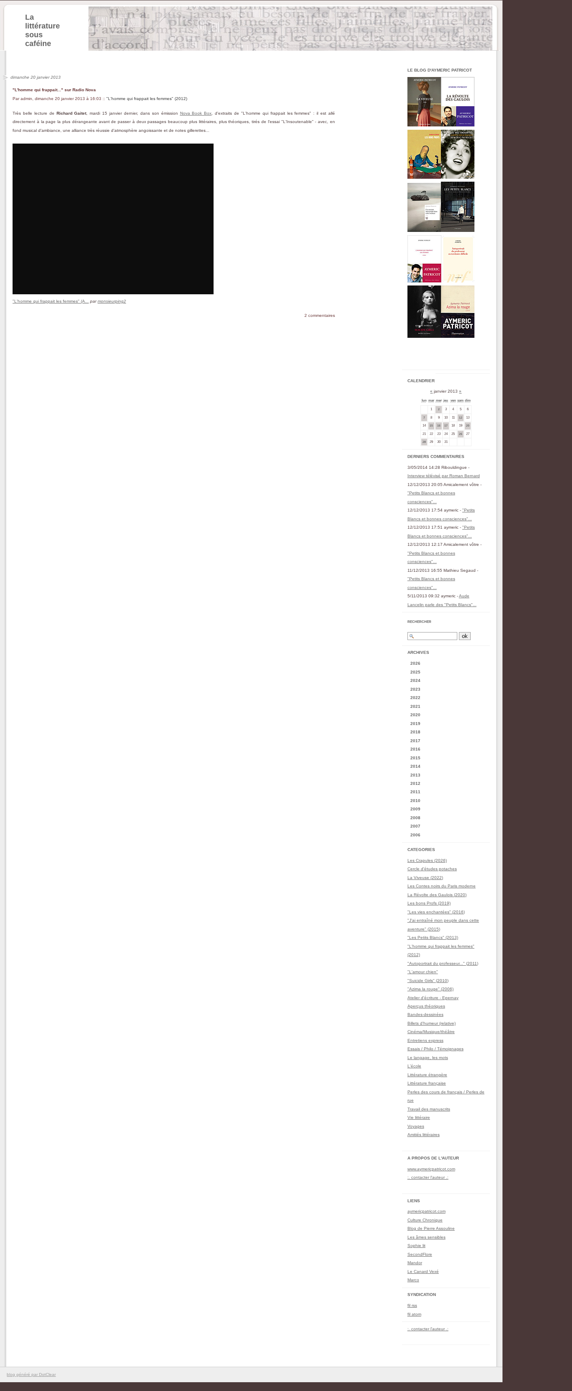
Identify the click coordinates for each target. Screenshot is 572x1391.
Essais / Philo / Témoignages (435, 1048)
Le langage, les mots (427, 1057)
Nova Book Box (196, 113)
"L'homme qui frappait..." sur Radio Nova (54, 89)
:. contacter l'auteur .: (427, 1177)
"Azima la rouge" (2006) (430, 989)
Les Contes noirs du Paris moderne (441, 886)
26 (460, 433)
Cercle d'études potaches (432, 868)
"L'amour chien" (422, 971)
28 (424, 441)
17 (446, 425)
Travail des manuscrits (428, 1109)
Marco (413, 1280)
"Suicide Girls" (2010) (427, 980)
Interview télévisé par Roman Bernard (443, 475)
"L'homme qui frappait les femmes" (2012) (146, 98)
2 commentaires (319, 315)
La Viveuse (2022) (425, 877)
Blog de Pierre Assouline (431, 1228)
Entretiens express (425, 1040)
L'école (414, 1066)
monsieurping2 (112, 301)
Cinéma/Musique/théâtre (431, 1031)
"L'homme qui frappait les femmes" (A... (51, 301)
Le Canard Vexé (423, 1271)
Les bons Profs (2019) (429, 903)
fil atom (414, 1314)
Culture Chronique (425, 1220)
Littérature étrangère (427, 1074)
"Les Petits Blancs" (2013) (432, 937)
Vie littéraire (418, 1117)
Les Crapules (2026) (427, 860)
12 (460, 417)
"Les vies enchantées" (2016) (436, 912)
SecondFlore (419, 1254)
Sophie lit (416, 1245)
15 (431, 425)
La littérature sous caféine (42, 30)
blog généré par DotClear (31, 1374)
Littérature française (426, 1083)
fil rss (412, 1305)
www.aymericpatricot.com (431, 1169)
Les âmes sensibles (426, 1237)
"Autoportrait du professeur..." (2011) (442, 963)
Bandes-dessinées (425, 1014)
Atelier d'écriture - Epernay (433, 997)
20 (467, 425)
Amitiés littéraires (423, 1134)
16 (439, 425)
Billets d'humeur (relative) (431, 1023)
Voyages (415, 1126)
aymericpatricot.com (426, 1211)
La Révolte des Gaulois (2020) (436, 894)
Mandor (414, 1262)
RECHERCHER (419, 622)
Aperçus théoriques (426, 1006)
